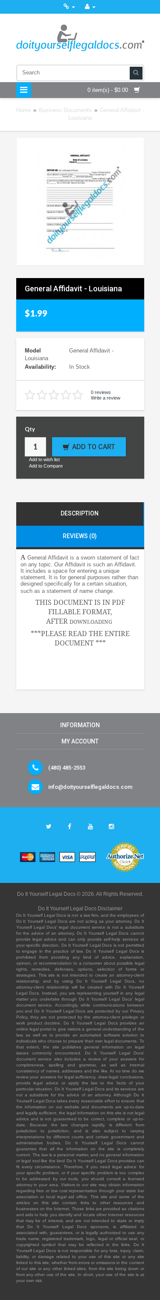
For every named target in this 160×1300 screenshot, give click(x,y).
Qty (30, 429)
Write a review (105, 397)
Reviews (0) (80, 536)
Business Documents (65, 110)
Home (23, 110)
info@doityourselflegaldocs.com (90, 787)
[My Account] (90, 6)
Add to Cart (93, 447)
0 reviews (101, 392)
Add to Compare (46, 465)
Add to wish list (44, 459)
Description (80, 513)
